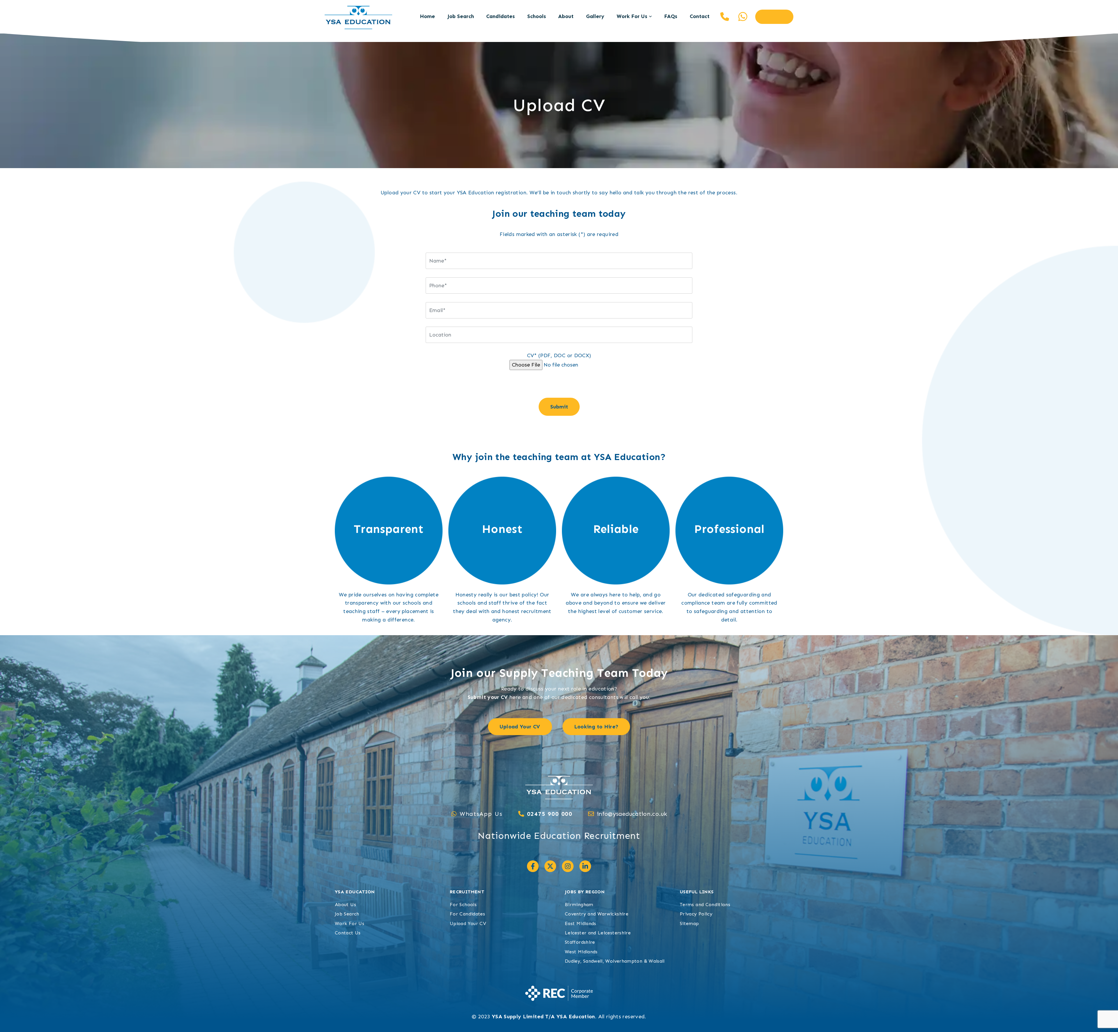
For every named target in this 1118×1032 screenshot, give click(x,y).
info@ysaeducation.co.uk (632, 813)
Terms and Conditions (705, 904)
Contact (700, 16)
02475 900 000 (724, 16)
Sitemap (689, 923)
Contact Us (348, 933)
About (566, 16)
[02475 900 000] (521, 814)
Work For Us (632, 16)
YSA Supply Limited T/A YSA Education (543, 1016)
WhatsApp (743, 16)
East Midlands (580, 923)
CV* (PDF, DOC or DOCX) (559, 355)
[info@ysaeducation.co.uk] (591, 814)
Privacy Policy (696, 914)
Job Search (460, 16)
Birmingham (579, 904)
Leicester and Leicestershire (598, 933)
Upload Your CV (468, 923)
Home (427, 16)
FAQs (670, 16)
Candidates (500, 16)
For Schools (463, 904)
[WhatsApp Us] (454, 814)
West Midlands (581, 951)
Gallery (595, 16)
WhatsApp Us (481, 813)
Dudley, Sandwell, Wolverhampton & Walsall (615, 961)
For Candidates (467, 914)
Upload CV (774, 16)
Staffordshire (580, 942)
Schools (536, 16)
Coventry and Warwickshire (596, 914)
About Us (345, 904)
